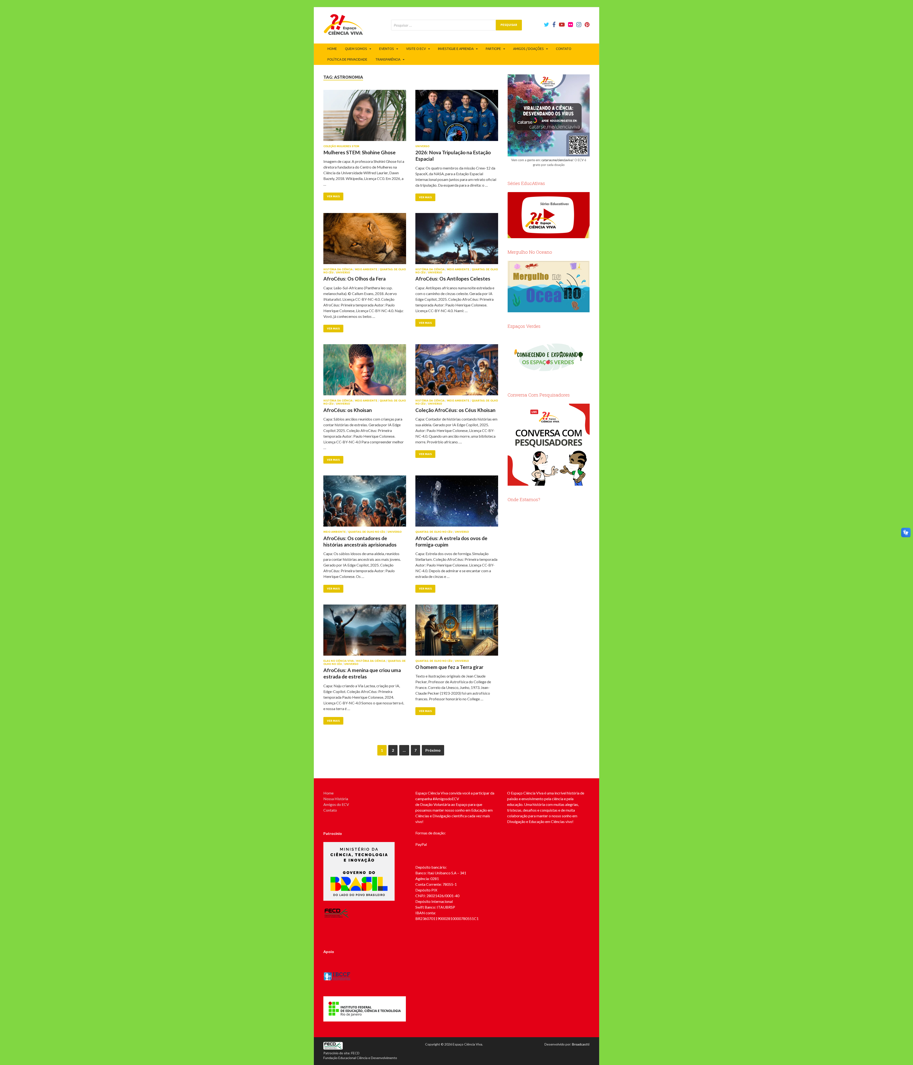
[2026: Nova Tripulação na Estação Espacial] (456, 117)
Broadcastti (580, 1044)
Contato (563, 49)
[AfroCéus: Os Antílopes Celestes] (456, 240)
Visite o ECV (416, 49)
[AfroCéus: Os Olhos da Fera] (364, 240)
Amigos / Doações (528, 49)
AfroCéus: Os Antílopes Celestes (452, 278)
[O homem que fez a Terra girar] (456, 632)
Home (332, 49)
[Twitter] (546, 24)
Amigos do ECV (336, 804)
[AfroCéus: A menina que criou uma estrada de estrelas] (364, 632)
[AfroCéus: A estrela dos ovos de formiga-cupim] (456, 502)
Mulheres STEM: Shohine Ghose (359, 152)
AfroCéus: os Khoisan (347, 410)
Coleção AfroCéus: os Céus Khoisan (455, 410)
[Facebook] (554, 24)
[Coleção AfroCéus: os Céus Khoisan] (456, 371)
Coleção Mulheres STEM (341, 146)
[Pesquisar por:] (456, 25)
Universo (422, 146)
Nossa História (335, 798)
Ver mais (333, 196)
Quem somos (356, 49)
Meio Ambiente (366, 269)
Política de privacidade (347, 59)
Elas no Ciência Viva (338, 660)
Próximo (433, 750)
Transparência (387, 59)
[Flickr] (570, 24)
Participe (493, 49)
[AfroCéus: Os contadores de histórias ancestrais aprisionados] (364, 502)
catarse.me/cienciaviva (557, 160)
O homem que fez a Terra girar (449, 667)
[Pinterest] (587, 24)
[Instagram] (579, 24)
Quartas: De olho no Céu (366, 531)
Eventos (386, 49)
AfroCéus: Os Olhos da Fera (354, 278)
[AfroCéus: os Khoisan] (364, 371)
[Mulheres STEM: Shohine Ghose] (364, 117)
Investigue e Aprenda (456, 49)
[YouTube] (562, 24)
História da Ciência (338, 269)
